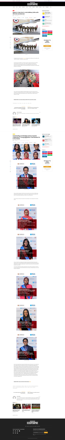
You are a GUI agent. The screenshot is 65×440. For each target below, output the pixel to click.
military (28, 103)
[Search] (50, 7)
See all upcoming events (45, 26)
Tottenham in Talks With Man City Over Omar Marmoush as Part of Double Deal (36, 125)
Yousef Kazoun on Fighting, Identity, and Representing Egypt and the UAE (26, 125)
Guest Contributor (17, 15)
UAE (30, 103)
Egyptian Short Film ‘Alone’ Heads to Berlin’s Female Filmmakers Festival (16, 410)
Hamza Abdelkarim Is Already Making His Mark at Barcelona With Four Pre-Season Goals (17, 125)
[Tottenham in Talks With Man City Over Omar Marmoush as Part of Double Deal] (36, 120)
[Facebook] (10, 39)
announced (24, 58)
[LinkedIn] (10, 42)
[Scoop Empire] (32, 4)
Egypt (24, 103)
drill (22, 103)
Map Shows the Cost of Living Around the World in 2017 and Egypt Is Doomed (33, 108)
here (30, 381)
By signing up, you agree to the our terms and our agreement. (47, 48)
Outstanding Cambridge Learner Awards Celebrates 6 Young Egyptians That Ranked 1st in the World (19, 108)
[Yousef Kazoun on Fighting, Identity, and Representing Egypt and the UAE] (26, 120)
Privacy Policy (48, 48)
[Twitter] (10, 41)
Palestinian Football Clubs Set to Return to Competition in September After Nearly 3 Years (36, 410)
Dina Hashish (16, 140)
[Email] (10, 47)
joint (26, 103)
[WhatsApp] (10, 46)
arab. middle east (15, 103)
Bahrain (20, 103)
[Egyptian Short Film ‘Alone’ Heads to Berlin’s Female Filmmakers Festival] (17, 406)
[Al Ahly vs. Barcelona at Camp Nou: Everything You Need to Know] (26, 406)
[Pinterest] (10, 44)
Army (18, 103)
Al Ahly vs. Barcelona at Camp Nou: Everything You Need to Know (26, 410)
